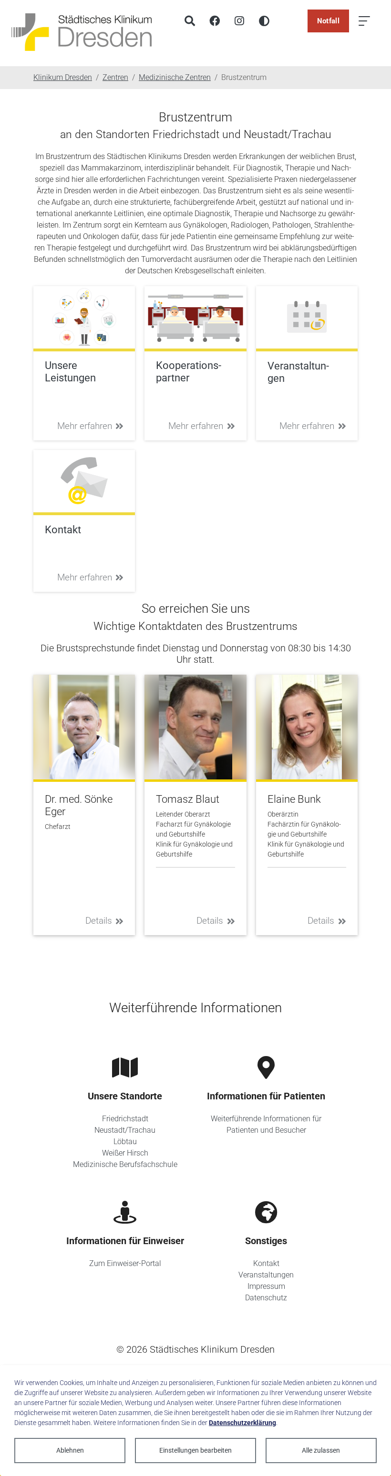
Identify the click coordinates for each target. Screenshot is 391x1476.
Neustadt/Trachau (124, 1130)
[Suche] (189, 21)
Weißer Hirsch (125, 1152)
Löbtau (125, 1141)
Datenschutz (266, 1297)
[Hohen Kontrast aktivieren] (264, 21)
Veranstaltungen (266, 1274)
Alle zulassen (321, 1450)
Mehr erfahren (84, 425)
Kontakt (266, 1263)
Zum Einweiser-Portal (125, 1263)
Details (98, 920)
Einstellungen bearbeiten (195, 1450)
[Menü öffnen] (364, 21)
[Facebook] (214, 21)
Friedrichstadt (125, 1118)
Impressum (266, 1286)
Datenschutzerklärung (242, 1422)
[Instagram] (239, 21)
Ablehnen (70, 1450)
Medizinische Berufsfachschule (125, 1164)
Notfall (328, 21)
